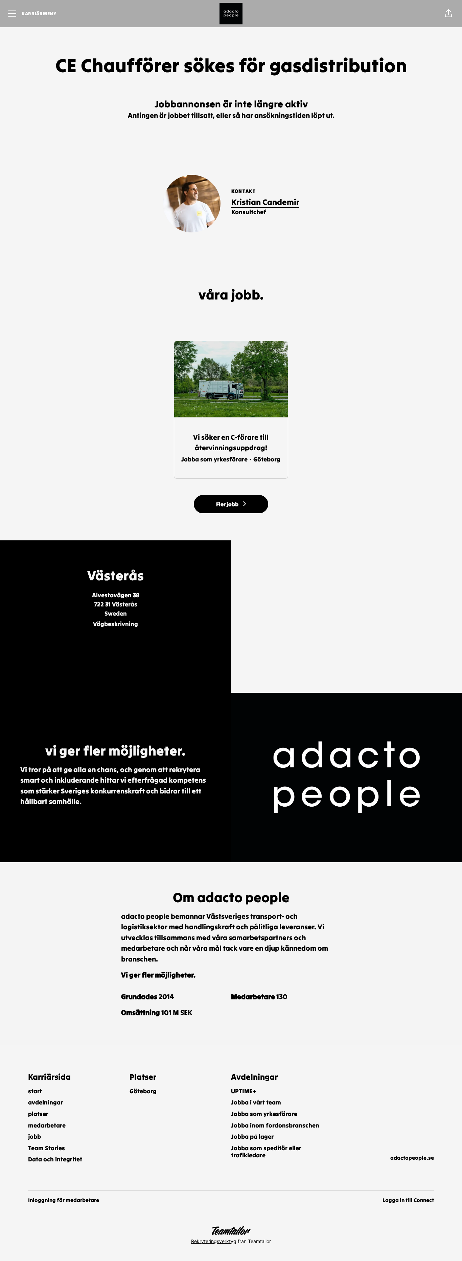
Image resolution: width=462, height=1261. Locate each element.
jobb (34, 1136)
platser (38, 1114)
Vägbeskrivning (115, 624)
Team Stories (46, 1148)
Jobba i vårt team (256, 1102)
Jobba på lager (252, 1136)
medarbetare (47, 1125)
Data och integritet (55, 1159)
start (35, 1091)
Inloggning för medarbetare (63, 1200)
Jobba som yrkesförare (264, 1114)
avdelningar (45, 1102)
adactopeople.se (412, 1157)
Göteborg (143, 1091)
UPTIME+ (243, 1091)
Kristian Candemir (265, 202)
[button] (448, 13)
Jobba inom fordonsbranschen (275, 1125)
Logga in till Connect (408, 1200)
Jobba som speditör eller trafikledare (266, 1151)
